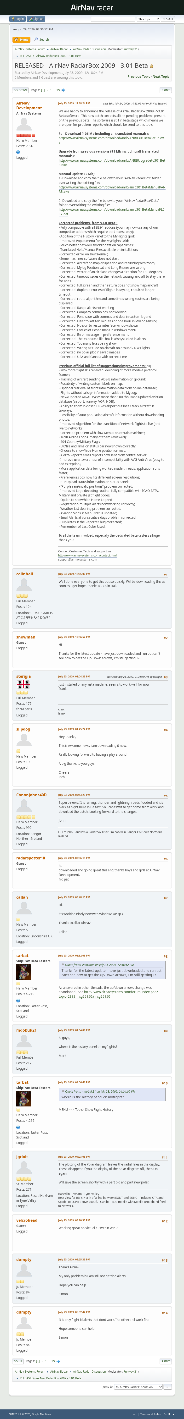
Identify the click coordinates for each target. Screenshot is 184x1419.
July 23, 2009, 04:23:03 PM (74, 1156)
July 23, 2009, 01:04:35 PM (74, 676)
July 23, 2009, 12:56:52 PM (74, 637)
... (54, 90)
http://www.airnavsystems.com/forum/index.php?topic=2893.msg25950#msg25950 (108, 994)
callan (22, 897)
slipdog (23, 729)
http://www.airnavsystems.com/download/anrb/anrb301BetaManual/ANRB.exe (112, 189)
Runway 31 (130, 49)
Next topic (161, 76)
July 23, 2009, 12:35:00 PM (74, 574)
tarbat (22, 955)
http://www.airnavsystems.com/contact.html (87, 555)
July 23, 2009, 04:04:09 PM (74, 1030)
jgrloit (22, 1156)
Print (166, 90)
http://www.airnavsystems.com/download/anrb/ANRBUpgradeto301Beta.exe (112, 162)
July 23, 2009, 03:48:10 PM (74, 897)
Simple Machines (41, 1414)
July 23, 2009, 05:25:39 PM (74, 1259)
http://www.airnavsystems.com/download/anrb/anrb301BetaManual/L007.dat (112, 211)
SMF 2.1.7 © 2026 (19, 1414)
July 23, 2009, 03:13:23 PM (74, 795)
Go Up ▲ (169, 1414)
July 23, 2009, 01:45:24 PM (74, 729)
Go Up (18, 1361)
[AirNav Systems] (18, 151)
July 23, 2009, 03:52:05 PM (74, 955)
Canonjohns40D (31, 795)
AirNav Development (29, 105)
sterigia (23, 676)
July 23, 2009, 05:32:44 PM (74, 1312)
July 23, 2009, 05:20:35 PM (74, 1220)
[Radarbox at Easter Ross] (18, 1000)
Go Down (20, 90)
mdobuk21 (26, 1030)
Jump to (108, 1387)
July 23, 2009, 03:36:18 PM (74, 858)
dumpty (23, 1259)
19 (58, 90)
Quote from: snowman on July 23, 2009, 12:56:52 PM (99, 965)
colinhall (24, 574)
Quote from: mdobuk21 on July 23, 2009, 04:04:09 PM (100, 1091)
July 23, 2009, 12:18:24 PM (74, 103)
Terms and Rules (150, 1414)
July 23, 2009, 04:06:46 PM (74, 1082)
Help (134, 1414)
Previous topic (138, 76)
